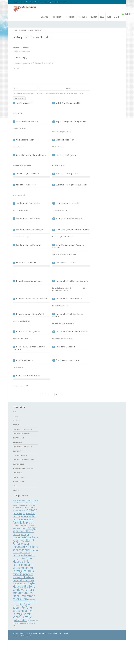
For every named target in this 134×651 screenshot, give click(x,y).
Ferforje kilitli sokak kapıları (22, 51)
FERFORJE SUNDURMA (19, 477)
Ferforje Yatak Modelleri (23, 609)
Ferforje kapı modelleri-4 (21, 545)
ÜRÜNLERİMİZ (34, 2)
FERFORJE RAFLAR (18, 473)
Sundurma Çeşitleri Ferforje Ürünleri (72, 230)
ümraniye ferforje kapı (66, 155)
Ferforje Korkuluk (24, 555)
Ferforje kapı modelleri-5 (25, 548)
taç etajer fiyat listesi (26, 185)
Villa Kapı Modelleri (25, 140)
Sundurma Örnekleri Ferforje (69, 218)
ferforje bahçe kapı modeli (32, 500)
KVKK (59, 2)
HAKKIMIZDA (42, 2)
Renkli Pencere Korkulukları (29, 281)
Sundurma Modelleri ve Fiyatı (29, 230)
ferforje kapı (21, 522)
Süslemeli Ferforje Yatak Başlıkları (72, 185)
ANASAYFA (15, 2)
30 (56, 394)
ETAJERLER (16, 425)
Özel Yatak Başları (24, 360)
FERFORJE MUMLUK (18, 464)
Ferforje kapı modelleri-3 (25, 538)
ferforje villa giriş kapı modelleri (24, 602)
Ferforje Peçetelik (23, 578)
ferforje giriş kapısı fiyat (21, 510)
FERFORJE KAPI (17, 451)
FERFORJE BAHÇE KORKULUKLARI (22, 429)
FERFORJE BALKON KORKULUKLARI (23, 434)
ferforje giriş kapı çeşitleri (25, 511)
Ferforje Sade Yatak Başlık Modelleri (24, 583)
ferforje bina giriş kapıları (31, 502)
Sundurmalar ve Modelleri (28, 203)
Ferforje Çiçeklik (17, 442)
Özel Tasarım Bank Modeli (28, 376)
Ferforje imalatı (23, 519)
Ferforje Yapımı (21, 605)
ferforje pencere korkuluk (23, 575)
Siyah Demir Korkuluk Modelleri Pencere (68, 246)
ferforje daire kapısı (24, 507)
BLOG (55, 2)
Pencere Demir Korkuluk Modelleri (72, 331)
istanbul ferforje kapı (33, 620)
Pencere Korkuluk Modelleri (69, 299)
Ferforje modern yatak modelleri (23, 566)
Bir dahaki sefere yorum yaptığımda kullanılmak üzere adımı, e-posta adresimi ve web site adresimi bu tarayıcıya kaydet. (49, 93)
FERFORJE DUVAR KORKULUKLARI (22, 447)
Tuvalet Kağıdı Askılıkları (27, 173)
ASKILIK (15, 412)
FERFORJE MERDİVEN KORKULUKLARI (23, 460)
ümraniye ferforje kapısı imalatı (31, 155)
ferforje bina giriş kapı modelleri (20, 505)
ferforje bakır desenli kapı (19, 502)
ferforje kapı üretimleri (24, 553)
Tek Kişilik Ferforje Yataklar (68, 173)
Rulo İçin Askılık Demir (66, 262)
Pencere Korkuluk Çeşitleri (28, 331)
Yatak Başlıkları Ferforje (27, 121)
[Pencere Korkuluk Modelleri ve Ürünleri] (25, 8)
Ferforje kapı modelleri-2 (21, 535)
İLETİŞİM (50, 2)
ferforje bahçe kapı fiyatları (19, 500)
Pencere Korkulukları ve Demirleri (31, 299)
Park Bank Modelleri (65, 347)
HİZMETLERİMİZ (24, 2)
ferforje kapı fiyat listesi (22, 525)
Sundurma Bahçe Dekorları (28, 245)
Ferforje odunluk (23, 571)
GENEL (15, 486)
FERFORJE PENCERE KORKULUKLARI (23, 468)
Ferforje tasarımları (24, 597)
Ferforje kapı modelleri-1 (24, 529)
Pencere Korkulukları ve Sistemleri (72, 281)
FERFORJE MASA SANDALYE (20, 455)
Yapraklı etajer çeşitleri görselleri (71, 121)
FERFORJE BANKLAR (18, 438)
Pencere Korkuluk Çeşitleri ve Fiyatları (67, 315)
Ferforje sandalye (24, 588)
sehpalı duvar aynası (26, 262)
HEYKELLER (16, 490)
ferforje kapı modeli (21, 528)
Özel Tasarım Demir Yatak (68, 360)
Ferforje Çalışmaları (22, 618)
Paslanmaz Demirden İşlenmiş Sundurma (29, 348)
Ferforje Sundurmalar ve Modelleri (24, 593)
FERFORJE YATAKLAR (18, 481)
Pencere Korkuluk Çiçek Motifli (30, 314)
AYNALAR (15, 416)
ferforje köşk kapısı (17, 559)
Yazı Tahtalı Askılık (24, 103)
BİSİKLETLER (16, 420)
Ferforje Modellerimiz (22, 559)
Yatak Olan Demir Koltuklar (68, 103)
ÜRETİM (65, 2)
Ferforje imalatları (24, 516)
